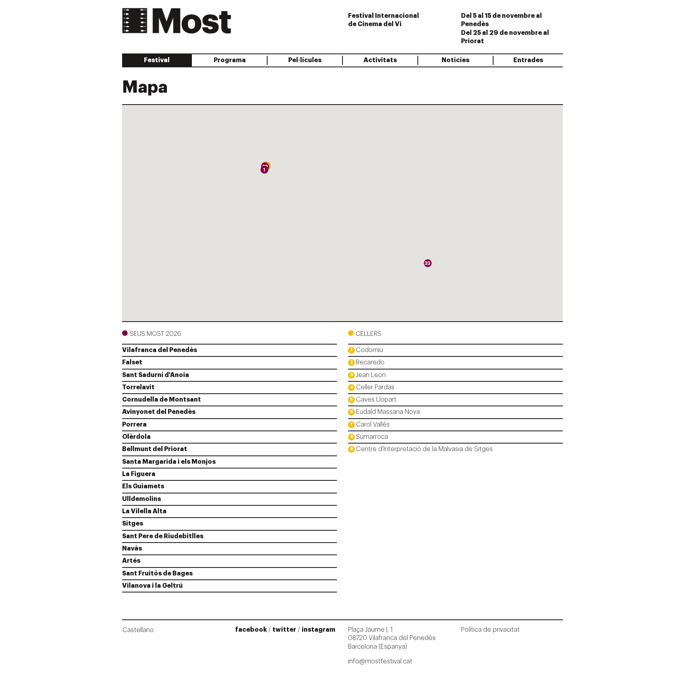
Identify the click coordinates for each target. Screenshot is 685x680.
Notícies (455, 60)
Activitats (380, 60)
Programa (230, 60)
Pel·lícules (304, 60)
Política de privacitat (490, 630)
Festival (157, 60)
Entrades (528, 60)
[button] (264, 172)
